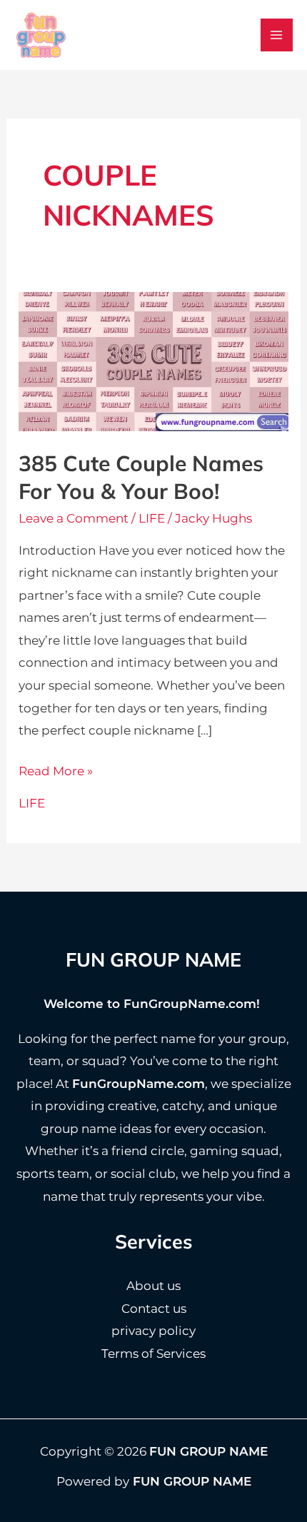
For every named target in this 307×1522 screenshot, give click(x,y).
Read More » (56, 773)
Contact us (153, 1308)
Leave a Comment (74, 518)
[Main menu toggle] (277, 35)
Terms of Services (153, 1353)
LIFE (152, 518)
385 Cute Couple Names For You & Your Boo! (141, 477)
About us (153, 1286)
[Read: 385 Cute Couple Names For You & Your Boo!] (153, 360)
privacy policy (153, 1331)
